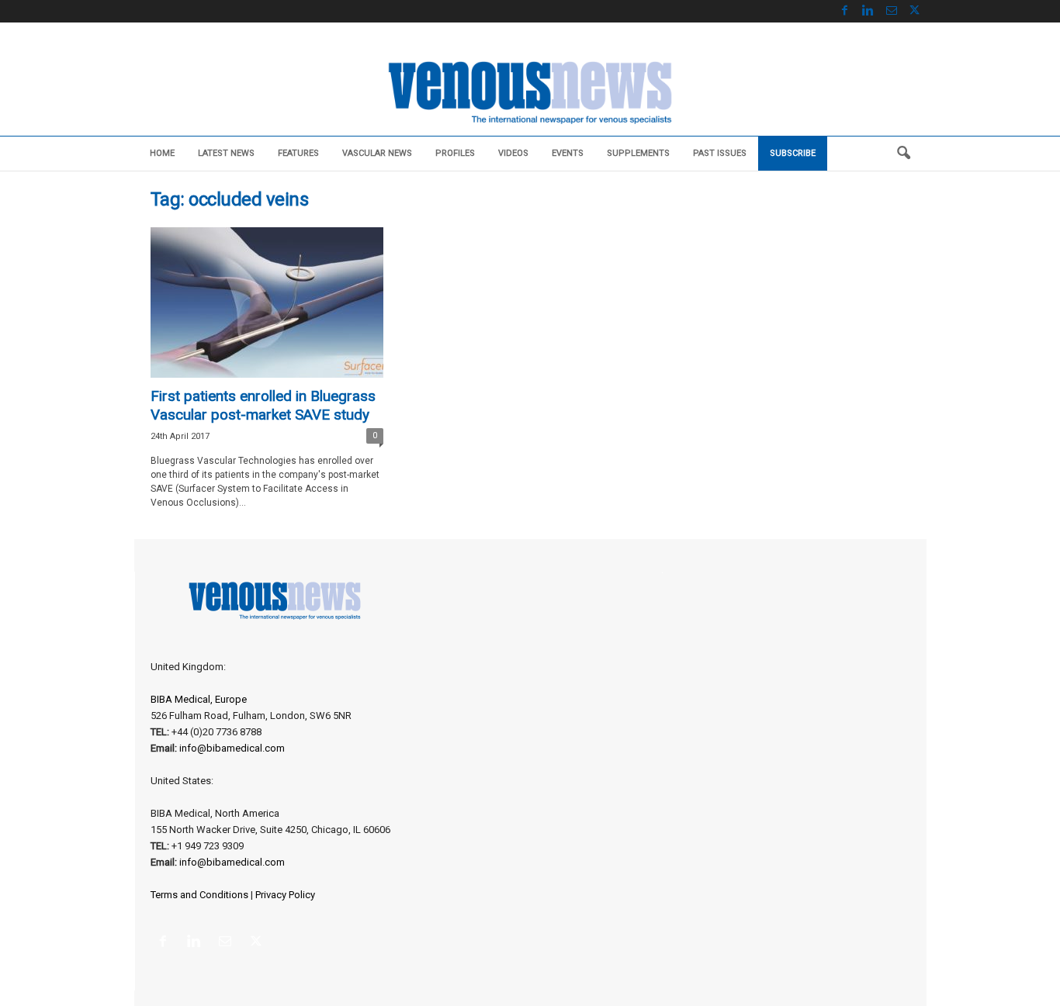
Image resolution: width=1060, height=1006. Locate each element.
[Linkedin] (868, 11)
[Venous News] (530, 91)
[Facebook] (845, 11)
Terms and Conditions (199, 895)
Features (298, 153)
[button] (903, 154)
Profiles (455, 153)
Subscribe (793, 153)
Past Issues (720, 153)
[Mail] (891, 11)
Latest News (226, 153)
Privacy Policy (285, 895)
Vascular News (377, 153)
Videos (513, 153)
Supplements (638, 153)
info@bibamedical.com (232, 748)
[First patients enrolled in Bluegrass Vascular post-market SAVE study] (267, 302)
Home (162, 153)
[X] (915, 11)
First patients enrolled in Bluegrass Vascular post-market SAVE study (263, 405)
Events (568, 153)
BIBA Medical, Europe (199, 699)
